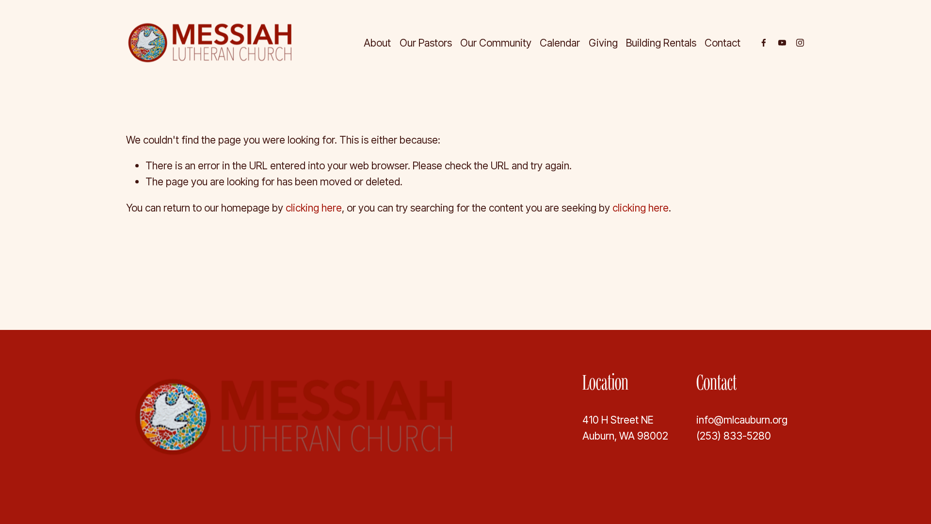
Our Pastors (426, 42)
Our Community (495, 42)
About (377, 42)
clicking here (314, 207)
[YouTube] (782, 43)
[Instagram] (800, 43)
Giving (603, 42)
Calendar (560, 42)
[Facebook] (764, 43)
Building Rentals (661, 42)
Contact (722, 42)
